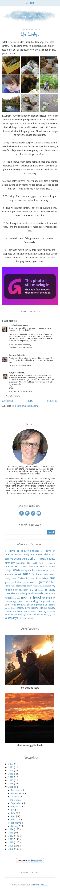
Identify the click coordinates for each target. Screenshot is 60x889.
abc (32, 554)
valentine (51, 612)
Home (30, 401)
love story (11, 593)
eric (20, 574)
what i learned (33, 614)
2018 (11, 777)
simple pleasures (37, 604)
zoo (20, 618)
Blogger (36, 872)
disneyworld (27, 570)
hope (13, 586)
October (15, 796)
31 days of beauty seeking (22, 550)
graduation (16, 582)
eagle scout (49, 570)
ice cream (27, 586)
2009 (11, 845)
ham (53, 582)
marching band (25, 593)
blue (29, 563)
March (14, 819)
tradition (32, 612)
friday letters (26, 578)
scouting (21, 604)
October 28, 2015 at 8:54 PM (20, 365)
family (35, 574)
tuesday (41, 611)
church (43, 566)
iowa (48, 585)
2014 (11, 829)
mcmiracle (38, 593)
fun (52, 578)
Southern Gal (14, 355)
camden (39, 562)
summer (43, 608)
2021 (11, 767)
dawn (16, 570)
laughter (23, 590)
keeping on (11, 589)
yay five (51, 614)
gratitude (44, 582)
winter (44, 614)
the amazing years (30, 687)
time (25, 611)
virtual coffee (11, 614)
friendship (42, 578)
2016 (11, 783)
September (16, 803)
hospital (19, 586)
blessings (20, 563)
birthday (10, 562)
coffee (52, 566)
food (14, 578)
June (13, 813)
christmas (33, 566)
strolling (34, 608)
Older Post (52, 401)
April (13, 816)
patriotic (47, 601)
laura (33, 589)
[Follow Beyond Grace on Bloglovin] (30, 862)
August (15, 806)
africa (47, 554)
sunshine (17, 611)
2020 (11, 770)
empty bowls (11, 574)
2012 (11, 836)
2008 (11, 849)
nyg (14, 601)
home (7, 585)
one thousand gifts (30, 601)
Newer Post (7, 401)
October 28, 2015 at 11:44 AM (20, 348)
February (15, 823)
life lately (34, 312)
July (13, 809)
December (16, 790)
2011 (11, 839)
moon (17, 598)
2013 (11, 832)
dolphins (38, 570)
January (15, 826)
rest (53, 602)
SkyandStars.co (40, 885)
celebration (11, 566)
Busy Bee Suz (14, 373)
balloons (9, 559)
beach (17, 558)
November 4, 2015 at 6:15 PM (20, 391)
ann (53, 554)
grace (7, 582)
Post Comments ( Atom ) (27, 406)
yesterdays (11, 617)
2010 (11, 842)
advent (39, 554)
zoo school (28, 618)
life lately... (15, 800)
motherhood (31, 597)
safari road (10, 604)
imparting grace (39, 586)
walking (22, 614)
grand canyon (30, 582)
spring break (10, 608)
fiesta (42, 574)
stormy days (23, 608)
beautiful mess (34, 558)
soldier (52, 605)
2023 (11, 764)
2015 (11, 786)
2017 (11, 780)
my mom (46, 597)
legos (40, 590)
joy (53, 585)
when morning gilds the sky (30, 745)
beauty (51, 558)
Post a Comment (13, 396)
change (23, 566)
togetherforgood (16, 325)
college (8, 570)
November (16, 793)
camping (51, 563)
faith (27, 574)
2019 (11, 773)
